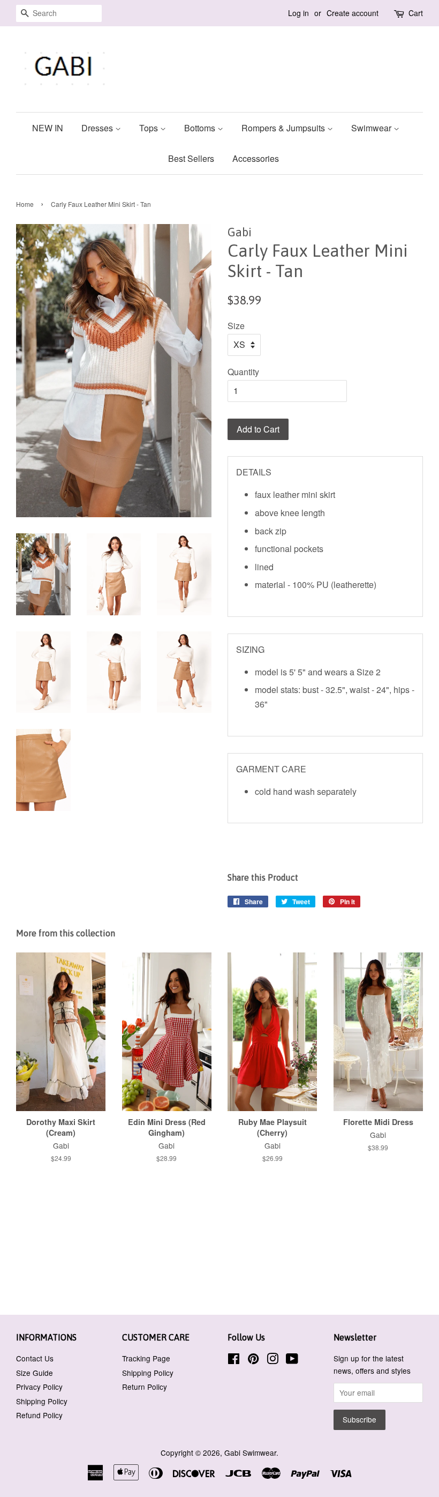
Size (236, 325)
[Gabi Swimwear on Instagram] (272, 1360)
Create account (353, 13)
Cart (415, 13)
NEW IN (47, 128)
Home (25, 203)
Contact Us (35, 1358)
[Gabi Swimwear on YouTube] (292, 1360)
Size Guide (34, 1372)
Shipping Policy (41, 1401)
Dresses (98, 128)
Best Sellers (191, 158)
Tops (149, 128)
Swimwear (372, 128)
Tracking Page (146, 1358)
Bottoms (200, 128)
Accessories (255, 158)
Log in (298, 13)
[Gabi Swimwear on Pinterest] (253, 1360)
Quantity (243, 372)
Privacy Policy (39, 1386)
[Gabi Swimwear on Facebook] (234, 1360)
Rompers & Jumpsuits (284, 128)
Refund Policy (39, 1415)
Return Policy (144, 1386)
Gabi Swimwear (250, 1452)
